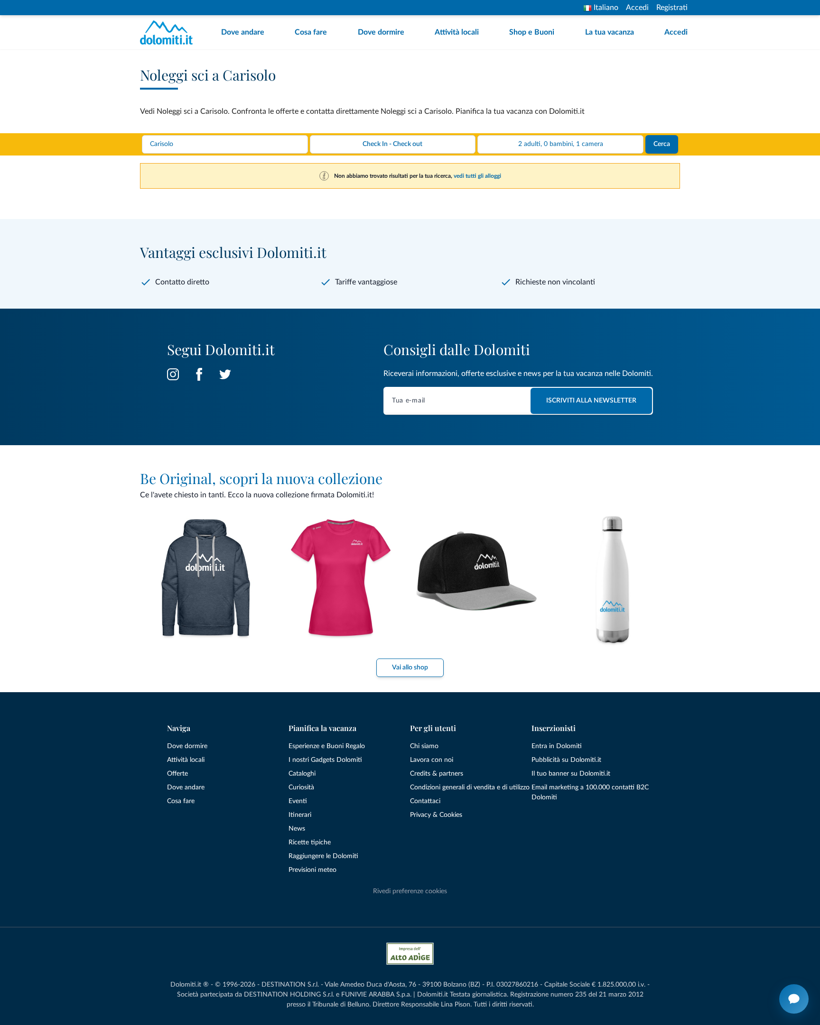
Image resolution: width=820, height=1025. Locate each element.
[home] (169, 32)
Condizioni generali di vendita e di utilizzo (470, 787)
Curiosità (301, 787)
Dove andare (242, 32)
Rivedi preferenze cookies (410, 891)
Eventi (298, 801)
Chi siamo (424, 746)
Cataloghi (302, 773)
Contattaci (425, 801)
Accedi (637, 7)
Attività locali (457, 32)
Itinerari (300, 815)
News (297, 828)
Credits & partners (436, 773)
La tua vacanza (609, 32)
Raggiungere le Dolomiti (323, 856)
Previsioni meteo (312, 870)
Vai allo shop (410, 667)
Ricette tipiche (310, 842)
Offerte (177, 773)
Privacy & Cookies (436, 815)
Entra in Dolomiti (556, 746)
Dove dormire (381, 32)
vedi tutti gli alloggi (477, 176)
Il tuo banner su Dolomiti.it (570, 773)
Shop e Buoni (531, 32)
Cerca (661, 144)
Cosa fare (311, 32)
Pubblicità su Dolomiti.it (566, 760)
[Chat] (794, 999)
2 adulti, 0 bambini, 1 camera (560, 144)
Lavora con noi (431, 760)
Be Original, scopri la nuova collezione (261, 478)
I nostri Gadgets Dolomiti (325, 760)
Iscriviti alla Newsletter (591, 400)
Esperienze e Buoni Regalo (327, 746)
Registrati (672, 7)
